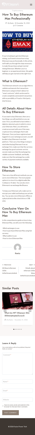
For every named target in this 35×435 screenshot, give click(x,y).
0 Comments (19, 25)
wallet (17, 124)
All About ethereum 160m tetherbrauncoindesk (9, 269)
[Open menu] (31, 4)
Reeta (12, 23)
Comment (7, 355)
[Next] (30, 310)
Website (6, 400)
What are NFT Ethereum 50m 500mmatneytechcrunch (16, 314)
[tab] (13, 329)
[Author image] (6, 23)
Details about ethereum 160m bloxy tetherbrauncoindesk (27, 270)
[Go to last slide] (5, 310)
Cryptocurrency (17, 10)
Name (5, 382)
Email (5, 391)
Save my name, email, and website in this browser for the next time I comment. (16, 406)
